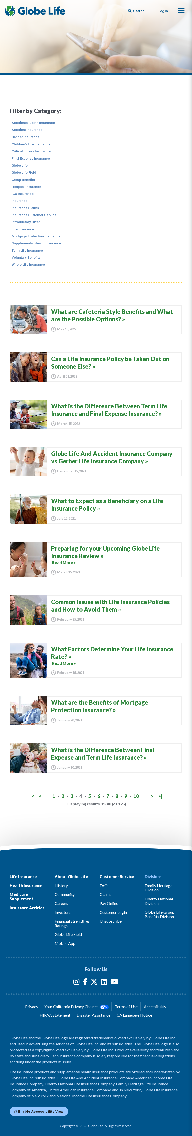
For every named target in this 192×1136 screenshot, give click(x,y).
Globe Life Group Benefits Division (159, 914)
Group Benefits (23, 180)
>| (160, 796)
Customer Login (113, 912)
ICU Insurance (23, 194)
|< (32, 796)
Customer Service (117, 876)
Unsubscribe (111, 921)
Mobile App (65, 943)
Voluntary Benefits (26, 257)
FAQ (104, 885)
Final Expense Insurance (31, 158)
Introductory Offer (26, 222)
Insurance (20, 201)
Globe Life (20, 165)
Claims (106, 894)
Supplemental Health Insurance (36, 243)
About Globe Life (71, 876)
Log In (163, 11)
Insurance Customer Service (34, 215)
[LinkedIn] (104, 982)
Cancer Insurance (26, 137)
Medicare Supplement (22, 896)
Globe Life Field (24, 172)
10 (136, 796)
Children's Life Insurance (31, 144)
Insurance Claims (25, 208)
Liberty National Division (159, 901)
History (61, 885)
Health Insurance (26, 885)
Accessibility (155, 1006)
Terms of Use (126, 1006)
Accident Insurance (27, 130)
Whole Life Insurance (28, 264)
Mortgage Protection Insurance (36, 236)
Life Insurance (23, 229)
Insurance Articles (27, 907)
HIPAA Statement (55, 1015)
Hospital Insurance (26, 187)
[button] (181, 11)
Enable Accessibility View (41, 1111)
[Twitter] (94, 982)
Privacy (31, 1006)
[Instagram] (77, 982)
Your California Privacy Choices (71, 1006)
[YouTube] (114, 982)
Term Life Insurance (27, 250)
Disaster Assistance (93, 1015)
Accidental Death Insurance (33, 123)
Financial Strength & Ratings (72, 923)
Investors (63, 912)
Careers (61, 903)
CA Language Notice (134, 1015)
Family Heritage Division (158, 887)
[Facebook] (85, 982)
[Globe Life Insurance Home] (35, 11)
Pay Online (109, 903)
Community (65, 894)
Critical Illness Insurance (31, 151)
